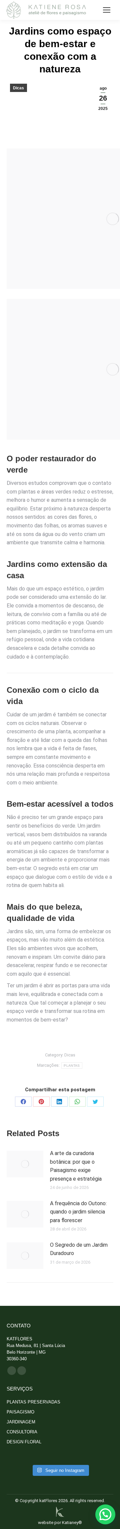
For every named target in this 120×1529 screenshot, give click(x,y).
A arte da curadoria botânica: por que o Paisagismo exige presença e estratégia (76, 1166)
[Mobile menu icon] (106, 10)
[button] (105, 1514)
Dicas (18, 88)
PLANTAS (72, 1065)
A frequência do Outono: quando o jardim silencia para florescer (78, 1211)
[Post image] (25, 1164)
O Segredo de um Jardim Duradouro (79, 1249)
